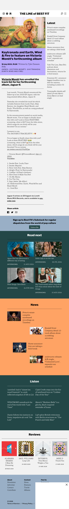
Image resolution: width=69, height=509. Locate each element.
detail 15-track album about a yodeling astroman (56, 39)
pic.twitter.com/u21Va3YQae (18, 149)
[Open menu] (65, 14)
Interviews (12, 264)
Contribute (11, 490)
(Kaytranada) (33, 69)
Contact (10, 487)
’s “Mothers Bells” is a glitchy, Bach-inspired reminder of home (47, 405)
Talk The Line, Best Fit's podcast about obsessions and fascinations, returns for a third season (56, 69)
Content (27, 480)
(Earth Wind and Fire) (12, 71)
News (5, 69)
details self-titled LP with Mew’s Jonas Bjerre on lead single (56, 94)
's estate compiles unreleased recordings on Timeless (56, 30)
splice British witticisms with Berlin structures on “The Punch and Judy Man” (48, 417)
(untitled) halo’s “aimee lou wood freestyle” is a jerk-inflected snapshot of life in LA (20, 392)
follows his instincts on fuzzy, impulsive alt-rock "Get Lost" (20, 417)
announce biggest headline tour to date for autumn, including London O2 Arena (56, 82)
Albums (27, 490)
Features (27, 485)
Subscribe (34, 227)
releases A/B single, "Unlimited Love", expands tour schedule (56, 57)
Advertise (11, 485)
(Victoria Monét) (17, 69)
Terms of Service (13, 503)
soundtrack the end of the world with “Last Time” (19, 405)
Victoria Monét (10, 79)
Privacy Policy (27, 503)
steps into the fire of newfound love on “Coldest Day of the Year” (48, 392)
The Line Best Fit (34, 13)
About (9, 480)
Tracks (26, 487)
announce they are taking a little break (56, 48)
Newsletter (11, 482)
